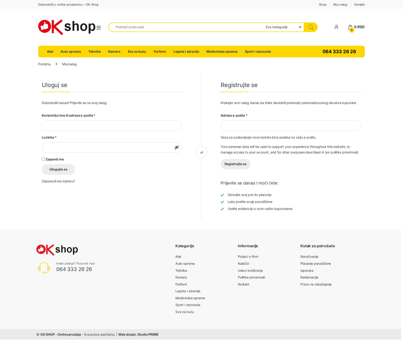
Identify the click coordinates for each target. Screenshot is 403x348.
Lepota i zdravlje (186, 51)
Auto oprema (70, 51)
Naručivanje (309, 256)
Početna (44, 64)
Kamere (114, 51)
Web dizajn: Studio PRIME (138, 334)
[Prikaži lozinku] (176, 147)
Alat (50, 51)
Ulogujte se (58, 169)
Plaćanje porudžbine (315, 263)
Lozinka (49, 137)
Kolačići (243, 263)
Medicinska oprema (221, 51)
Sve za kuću (137, 51)
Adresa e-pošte (234, 115)
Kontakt (359, 4)
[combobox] (185, 27)
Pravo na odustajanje (316, 284)
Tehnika (94, 51)
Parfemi (160, 51)
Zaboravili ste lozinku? (58, 181)
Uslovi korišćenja (250, 270)
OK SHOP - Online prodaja (60, 334)
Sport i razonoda (258, 51)
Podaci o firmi (248, 256)
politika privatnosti (344, 152)
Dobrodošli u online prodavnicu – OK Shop (68, 4)
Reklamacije (309, 277)
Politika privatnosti (251, 277)
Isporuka (306, 270)
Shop (322, 4)
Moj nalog (340, 4)
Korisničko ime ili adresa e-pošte (68, 115)
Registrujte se (236, 164)
